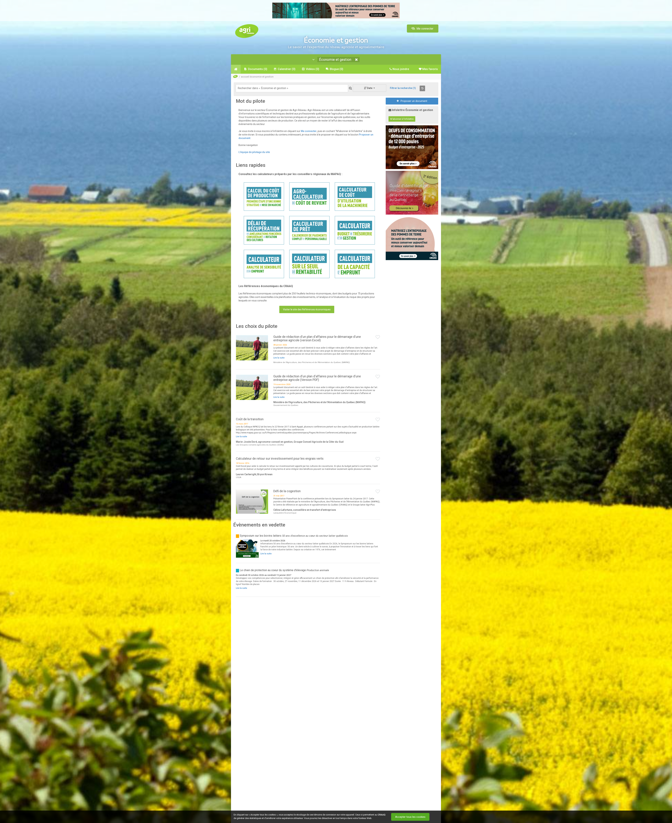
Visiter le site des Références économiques (307, 309)
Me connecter (424, 28)
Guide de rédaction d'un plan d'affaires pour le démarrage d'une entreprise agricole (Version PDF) (317, 378)
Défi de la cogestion (287, 491)
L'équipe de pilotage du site (254, 152)
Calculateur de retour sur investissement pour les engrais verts (280, 458)
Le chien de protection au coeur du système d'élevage (273, 570)
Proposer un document (414, 101)
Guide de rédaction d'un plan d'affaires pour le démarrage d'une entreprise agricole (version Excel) (317, 338)
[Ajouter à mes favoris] (378, 337)
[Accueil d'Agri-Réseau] (247, 31)
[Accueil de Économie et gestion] (236, 69)
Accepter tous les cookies (410, 816)
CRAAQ (381, 814)
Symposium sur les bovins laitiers (260, 535)
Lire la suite (279, 358)
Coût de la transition (250, 419)
